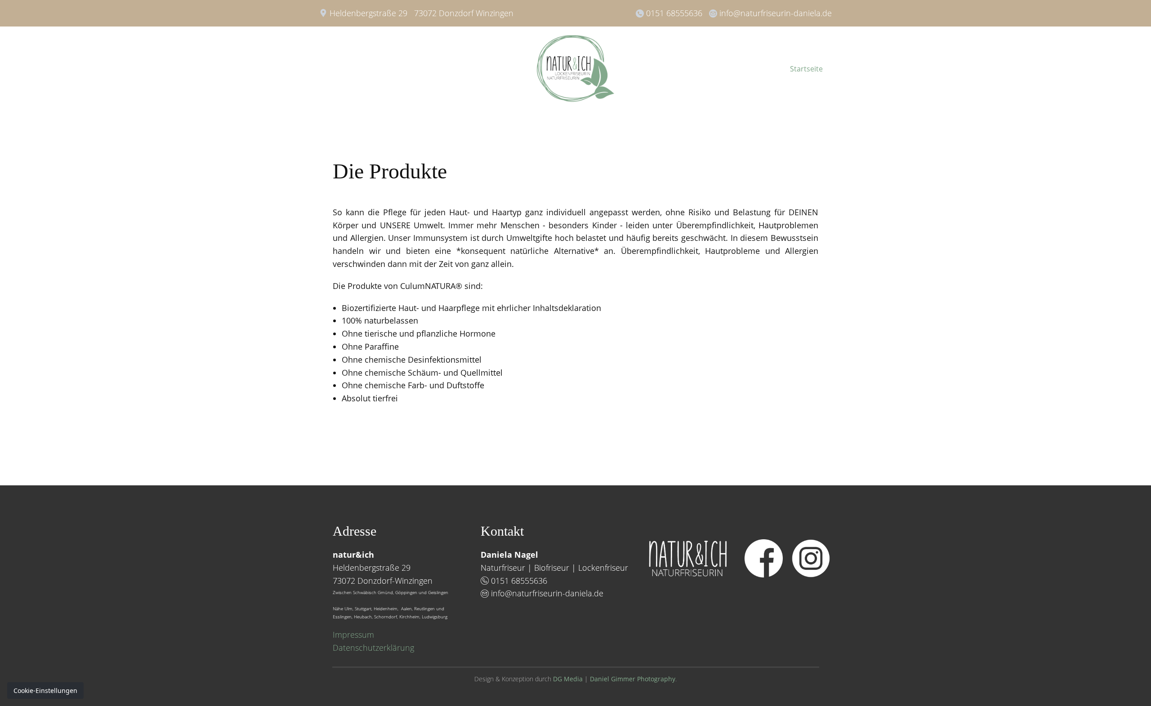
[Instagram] (811, 558)
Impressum (353, 634)
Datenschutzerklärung (373, 647)
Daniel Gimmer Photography (632, 679)
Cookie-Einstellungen (45, 690)
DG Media (568, 679)
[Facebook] (764, 558)
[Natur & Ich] (575, 68)
